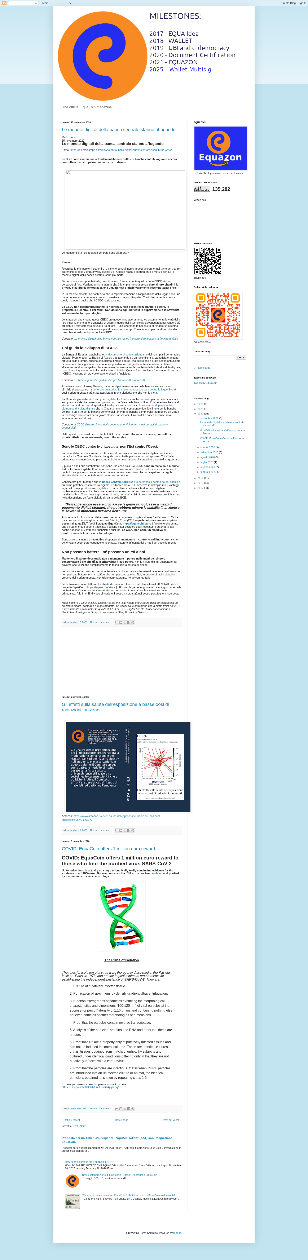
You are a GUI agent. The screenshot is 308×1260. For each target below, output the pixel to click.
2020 (201, 413)
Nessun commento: (100, 622)
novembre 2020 (210, 418)
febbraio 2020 (209, 471)
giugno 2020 (208, 467)
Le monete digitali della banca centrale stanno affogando (119, 129)
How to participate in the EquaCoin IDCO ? (89, 1161)
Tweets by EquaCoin (205, 382)
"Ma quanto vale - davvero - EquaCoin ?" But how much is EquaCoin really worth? (128, 1195)
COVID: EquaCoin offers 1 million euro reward (108, 848)
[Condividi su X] (125, 622)
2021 (201, 409)
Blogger (177, 1233)
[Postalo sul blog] (121, 622)
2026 (201, 404)
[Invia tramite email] (117, 622)
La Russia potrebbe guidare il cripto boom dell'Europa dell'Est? (112, 380)
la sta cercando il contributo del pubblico (139, 481)
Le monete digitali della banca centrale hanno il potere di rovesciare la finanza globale (126, 338)
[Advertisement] (121, 661)
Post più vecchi (171, 1120)
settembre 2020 (210, 452)
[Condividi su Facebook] (129, 622)
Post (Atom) (79, 1126)
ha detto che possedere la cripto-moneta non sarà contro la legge (128, 389)
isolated (157, 873)
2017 (201, 488)
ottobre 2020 (208, 447)
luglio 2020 (207, 462)
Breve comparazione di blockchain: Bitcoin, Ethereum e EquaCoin (119, 1174)
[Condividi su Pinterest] (133, 622)
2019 (201, 478)
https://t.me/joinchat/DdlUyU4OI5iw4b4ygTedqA (91, 1087)
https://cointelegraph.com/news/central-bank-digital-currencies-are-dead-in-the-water (121, 149)
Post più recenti (71, 1120)
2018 (201, 483)
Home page (121, 1120)
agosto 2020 (208, 457)
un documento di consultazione (123, 354)
